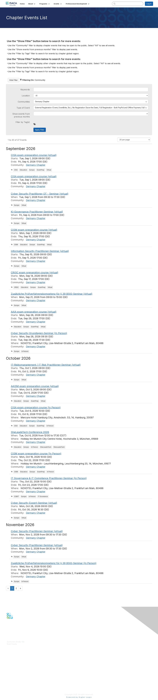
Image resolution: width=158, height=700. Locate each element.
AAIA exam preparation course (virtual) (33, 311)
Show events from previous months (21, 115)
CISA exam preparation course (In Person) (36, 407)
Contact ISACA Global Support (19, 667)
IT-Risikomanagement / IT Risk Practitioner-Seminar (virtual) (46, 364)
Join (8, 658)
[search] (114, 4)
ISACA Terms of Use (15, 685)
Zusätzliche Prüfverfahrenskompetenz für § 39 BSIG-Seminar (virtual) (51, 293)
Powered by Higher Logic (79, 697)
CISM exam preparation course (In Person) (36, 453)
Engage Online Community (18, 631)
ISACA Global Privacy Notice (18, 687)
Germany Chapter (35, 164)
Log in (149, 4)
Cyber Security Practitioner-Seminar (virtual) (37, 531)
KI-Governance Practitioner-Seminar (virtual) (37, 211)
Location (26, 95)
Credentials (11, 663)
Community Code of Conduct (18, 680)
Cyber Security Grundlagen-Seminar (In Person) (39, 333)
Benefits (10, 661)
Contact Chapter (13, 648)
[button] (32, 4)
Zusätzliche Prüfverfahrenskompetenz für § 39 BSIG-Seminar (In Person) (53, 563)
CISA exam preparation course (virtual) (34, 155)
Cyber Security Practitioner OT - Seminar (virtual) (39, 193)
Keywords (25, 89)
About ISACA (12, 677)
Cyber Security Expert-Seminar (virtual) (34, 502)
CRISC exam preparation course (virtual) (34, 272)
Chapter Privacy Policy (16, 691)
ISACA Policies (13, 682)
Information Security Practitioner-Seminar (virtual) (40, 251)
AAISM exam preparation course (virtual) (35, 386)
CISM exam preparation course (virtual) (34, 229)
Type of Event (23, 108)
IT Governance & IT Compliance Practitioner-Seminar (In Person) (49, 478)
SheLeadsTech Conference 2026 (30, 432)
